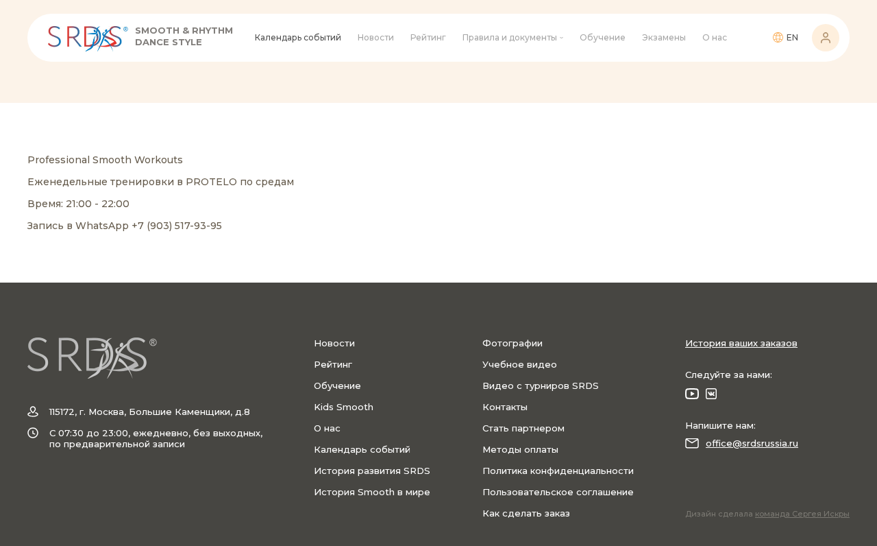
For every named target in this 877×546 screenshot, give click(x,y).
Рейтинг (428, 37)
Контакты (505, 406)
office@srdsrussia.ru (752, 443)
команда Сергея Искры (802, 514)
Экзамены (664, 37)
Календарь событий (298, 37)
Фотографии (512, 342)
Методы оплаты (520, 449)
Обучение (603, 37)
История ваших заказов (741, 342)
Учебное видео (519, 364)
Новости (376, 37)
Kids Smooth (343, 406)
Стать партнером (523, 428)
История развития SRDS (372, 470)
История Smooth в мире (372, 491)
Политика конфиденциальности (558, 470)
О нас (714, 37)
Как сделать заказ (526, 513)
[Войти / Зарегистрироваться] (825, 37)
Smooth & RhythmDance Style (184, 36)
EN (792, 37)
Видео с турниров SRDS (540, 385)
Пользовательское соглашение (558, 491)
